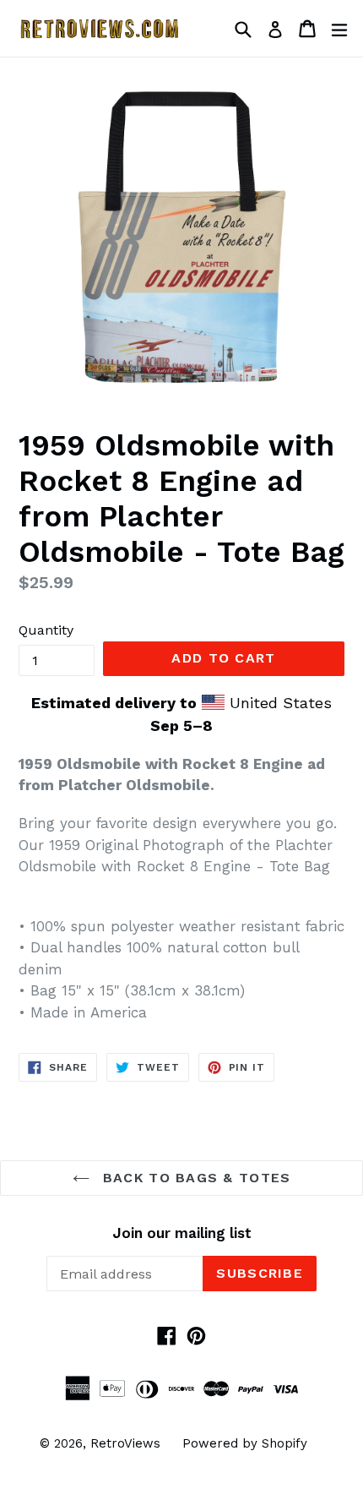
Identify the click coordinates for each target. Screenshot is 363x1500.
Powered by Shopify (244, 1443)
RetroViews (125, 1443)
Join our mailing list (182, 1233)
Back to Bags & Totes (194, 1178)
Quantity (46, 630)
